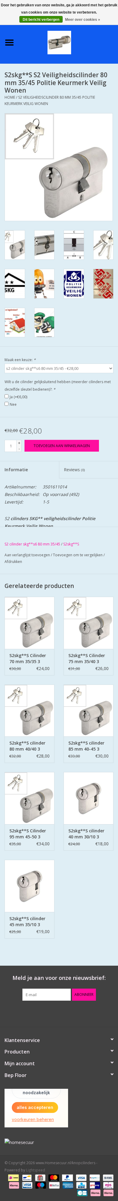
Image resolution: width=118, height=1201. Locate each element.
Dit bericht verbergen (41, 19)
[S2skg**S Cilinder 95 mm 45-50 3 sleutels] (29, 798)
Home (10, 97)
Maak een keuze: (20, 359)
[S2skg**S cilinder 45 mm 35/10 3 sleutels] (29, 886)
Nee (13, 404)
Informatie (16, 469)
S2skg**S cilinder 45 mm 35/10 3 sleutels (27, 922)
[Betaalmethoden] (12, 1177)
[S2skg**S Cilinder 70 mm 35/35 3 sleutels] (29, 623)
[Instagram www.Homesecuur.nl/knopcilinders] (92, 1013)
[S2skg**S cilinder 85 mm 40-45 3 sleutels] (88, 711)
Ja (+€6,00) (18, 396)
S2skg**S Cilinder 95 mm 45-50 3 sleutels (27, 834)
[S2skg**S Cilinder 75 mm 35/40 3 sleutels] (88, 623)
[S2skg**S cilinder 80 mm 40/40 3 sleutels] (29, 711)
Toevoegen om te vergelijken (78, 555)
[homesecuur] (59, 1142)
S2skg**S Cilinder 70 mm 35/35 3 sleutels (27, 659)
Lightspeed (35, 1170)
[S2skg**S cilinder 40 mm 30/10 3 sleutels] (88, 798)
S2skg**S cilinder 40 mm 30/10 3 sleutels (86, 834)
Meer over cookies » (82, 19)
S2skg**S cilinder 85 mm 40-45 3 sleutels (86, 746)
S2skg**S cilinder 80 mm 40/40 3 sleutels (27, 746)
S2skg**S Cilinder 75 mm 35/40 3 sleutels (86, 659)
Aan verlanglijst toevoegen (27, 555)
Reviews (74, 469)
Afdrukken (13, 561)
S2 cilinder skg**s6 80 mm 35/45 (32, 544)
